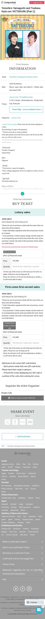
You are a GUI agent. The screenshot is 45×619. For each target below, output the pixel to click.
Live (26, 489)
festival (26, 529)
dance (33, 476)
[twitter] (15, 588)
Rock (18, 464)
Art (3, 535)
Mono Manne (23, 476)
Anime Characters (10, 494)
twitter (7, 422)
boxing (13, 507)
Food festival (33, 532)
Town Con (13, 532)
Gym (19, 516)
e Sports (36, 507)
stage (4, 473)
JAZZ (4, 467)
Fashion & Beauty (8, 522)
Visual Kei (26, 467)
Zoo (24, 516)
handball (5, 510)
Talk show (19, 489)
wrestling (5, 507)
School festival (12, 535)
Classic (17, 467)
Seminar (23, 532)
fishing (17, 519)
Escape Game (27, 519)
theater (11, 473)
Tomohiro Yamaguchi (17, 77)
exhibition (35, 486)
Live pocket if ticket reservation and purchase (8, 3)
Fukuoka (28, 97)
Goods (33, 489)
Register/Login (37, 2)
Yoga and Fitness (8, 516)
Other (35, 467)
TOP (2, 446)
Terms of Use (8, 564)
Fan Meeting (6, 486)
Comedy (12, 476)
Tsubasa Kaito (32, 77)
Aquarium (32, 516)
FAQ (4, 579)
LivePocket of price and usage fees (18, 558)
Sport (4, 501)
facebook (15, 422)
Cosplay (20, 522)
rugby (21, 504)
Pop (24, 464)
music (4, 461)
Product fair (6, 529)
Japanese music (8, 464)
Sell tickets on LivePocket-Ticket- (16, 553)
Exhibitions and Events (12, 525)
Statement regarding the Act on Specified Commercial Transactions (22, 572)
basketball (14, 510)
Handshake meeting (21, 486)
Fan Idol (5, 482)
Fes (29, 464)
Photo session (7, 489)
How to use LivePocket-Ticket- (16, 547)
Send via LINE (22, 422)
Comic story (21, 473)
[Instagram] (29, 588)
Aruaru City (16, 118)
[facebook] (22, 588)
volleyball (29, 504)
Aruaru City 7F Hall (17, 97)
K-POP (10, 467)
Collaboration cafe (9, 498)
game (10, 519)
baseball (5, 504)
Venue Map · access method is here (26, 109)
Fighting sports (25, 507)
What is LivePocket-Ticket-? (14, 542)
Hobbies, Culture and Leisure (15, 513)
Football (13, 504)
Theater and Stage (10, 470)
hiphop (35, 464)
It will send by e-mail (30, 422)
